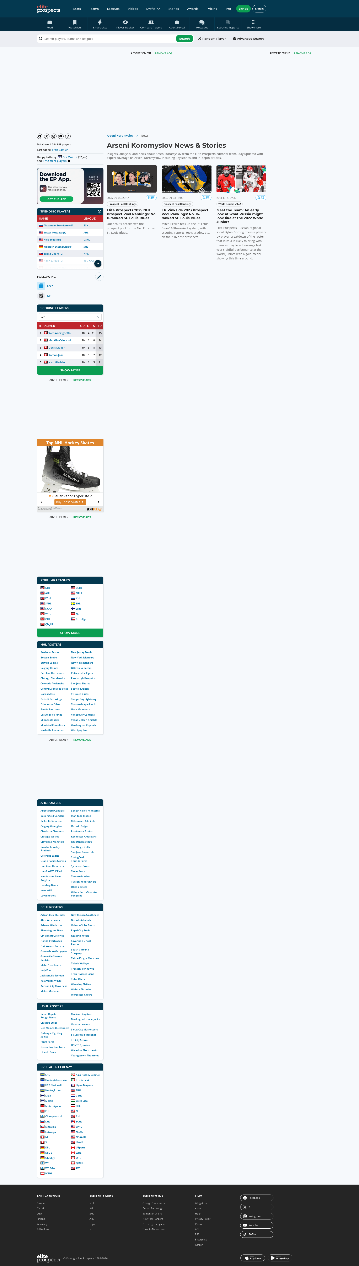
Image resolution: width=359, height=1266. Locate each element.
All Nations (43, 1229)
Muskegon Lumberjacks (85, 1019)
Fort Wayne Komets (52, 946)
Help (197, 1213)
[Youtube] (61, 136)
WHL (48, 614)
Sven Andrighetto (59, 333)
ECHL (87, 225)
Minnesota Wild (50, 720)
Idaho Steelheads (51, 965)
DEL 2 (48, 1152)
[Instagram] (54, 136)
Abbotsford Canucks (53, 810)
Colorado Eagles (50, 855)
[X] (46, 136)
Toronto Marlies (80, 876)
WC (47, 1163)
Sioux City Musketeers (84, 1029)
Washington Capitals (83, 725)
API (197, 1229)
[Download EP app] (70, 186)
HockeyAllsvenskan (56, 1080)
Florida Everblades (51, 941)
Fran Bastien (60, 150)
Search (184, 39)
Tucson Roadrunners (83, 881)
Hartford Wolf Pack (52, 871)
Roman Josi (55, 355)
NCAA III (81, 1137)
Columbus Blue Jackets (54, 688)
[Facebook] (39, 136)
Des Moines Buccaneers (55, 1028)
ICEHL (49, 1173)
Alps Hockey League (88, 1075)
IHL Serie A (82, 1080)
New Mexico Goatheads (85, 915)
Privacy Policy (202, 1219)
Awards (192, 9)
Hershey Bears (49, 885)
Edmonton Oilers (50, 704)
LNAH (79, 1142)
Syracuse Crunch (81, 866)
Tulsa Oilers (78, 979)
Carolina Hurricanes (52, 673)
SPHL (48, 603)
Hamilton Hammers (52, 866)
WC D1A (50, 1168)
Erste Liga (82, 1101)
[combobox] (115, 38)
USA (39, 1213)
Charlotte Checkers (52, 831)
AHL (86, 232)
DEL (47, 1147)
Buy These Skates (68, 502)
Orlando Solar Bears (83, 925)
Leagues (113, 9)
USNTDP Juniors (80, 1045)
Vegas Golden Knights (84, 720)
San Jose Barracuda (82, 852)
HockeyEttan (53, 1090)
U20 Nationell (53, 1085)
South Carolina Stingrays (80, 951)
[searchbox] (115, 38)
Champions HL (54, 1116)
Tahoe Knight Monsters (85, 958)
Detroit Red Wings (51, 699)
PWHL (79, 1168)
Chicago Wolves (50, 836)
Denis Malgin (56, 347)
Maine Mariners (50, 991)
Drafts (150, 9)
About (198, 1208)
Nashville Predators (52, 730)
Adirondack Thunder (53, 915)
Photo (198, 1224)
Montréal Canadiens (53, 725)
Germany (42, 1224)
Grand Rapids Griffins (53, 861)
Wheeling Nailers (81, 984)
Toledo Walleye (80, 963)
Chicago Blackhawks (53, 678)
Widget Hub (201, 1203)
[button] (253, 24)
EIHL (78, 1090)
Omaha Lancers (80, 1024)
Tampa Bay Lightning (83, 699)
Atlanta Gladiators (51, 925)
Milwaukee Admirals (83, 821)
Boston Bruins (49, 657)
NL (77, 614)
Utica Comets (79, 887)
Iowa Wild (46, 890)
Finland (41, 1219)
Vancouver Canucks (83, 714)
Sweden (41, 1203)
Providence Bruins (82, 831)
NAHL (79, 593)
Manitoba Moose (81, 816)
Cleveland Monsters (52, 842)
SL (46, 1142)
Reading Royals (80, 935)
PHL (78, 1106)
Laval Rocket (48, 895)
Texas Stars (78, 871)
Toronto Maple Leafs (83, 704)
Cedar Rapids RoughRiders (48, 1015)
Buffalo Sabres (49, 662)
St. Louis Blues (80, 694)
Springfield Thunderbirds (79, 859)
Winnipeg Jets (79, 730)
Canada (41, 1208)
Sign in (259, 8)
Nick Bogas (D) (52, 239)
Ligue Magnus (84, 1085)
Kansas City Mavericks (54, 986)
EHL (47, 1111)
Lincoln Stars (48, 1052)
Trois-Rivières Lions (82, 974)
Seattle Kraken (80, 688)
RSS (197, 1234)
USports (80, 1147)
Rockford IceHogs (81, 842)
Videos (133, 9)
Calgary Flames (49, 668)
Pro (228, 9)
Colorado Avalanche (52, 683)
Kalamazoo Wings (51, 980)
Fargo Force (47, 1042)
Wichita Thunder (81, 989)
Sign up (243, 8)
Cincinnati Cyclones (52, 935)
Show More (70, 370)
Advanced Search (250, 39)
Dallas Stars (48, 694)
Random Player (214, 39)
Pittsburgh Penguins (83, 678)
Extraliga (81, 619)
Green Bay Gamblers (53, 1047)
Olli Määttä (70, 157)
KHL (78, 598)
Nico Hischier (56, 362)
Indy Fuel (46, 970)
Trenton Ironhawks (82, 968)
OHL (47, 619)
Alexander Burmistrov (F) (58, 225)
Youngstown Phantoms (85, 1055)
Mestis (49, 1101)
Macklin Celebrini (59, 340)
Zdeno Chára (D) (53, 253)
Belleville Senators (51, 821)
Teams (94, 9)
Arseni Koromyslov (120, 136)
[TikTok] (68, 136)
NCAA (48, 608)
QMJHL (49, 624)
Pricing (212, 9)
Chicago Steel (49, 1022)
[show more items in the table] (98, 263)
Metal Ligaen (53, 1106)
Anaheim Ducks (50, 652)
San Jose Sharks (80, 683)
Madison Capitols (81, 1014)
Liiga (78, 608)
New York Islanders (82, 657)
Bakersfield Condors (52, 816)
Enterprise (201, 1239)
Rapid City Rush (80, 930)
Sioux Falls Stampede (83, 1034)
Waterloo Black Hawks (84, 1050)
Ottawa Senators (81, 668)
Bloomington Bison (52, 930)
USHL (87, 239)
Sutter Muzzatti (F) (55, 232)
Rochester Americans (84, 836)
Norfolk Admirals (81, 920)
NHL (86, 253)
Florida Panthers (50, 709)
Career (199, 1244)
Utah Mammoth (80, 709)
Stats (77, 9)
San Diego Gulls (80, 847)
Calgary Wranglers (51, 826)
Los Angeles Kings (51, 714)
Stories (173, 9)
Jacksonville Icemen (52, 975)
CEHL (79, 1095)
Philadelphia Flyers (82, 673)
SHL (86, 246)
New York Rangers (82, 662)
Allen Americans (50, 920)
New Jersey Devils (81, 652)
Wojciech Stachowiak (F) (58, 246)
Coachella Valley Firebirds (50, 848)
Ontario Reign (79, 826)
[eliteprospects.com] (48, 9)
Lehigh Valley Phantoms (85, 810)
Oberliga (50, 1158)
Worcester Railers (81, 994)
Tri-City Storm (79, 1040)
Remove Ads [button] (302, 53)
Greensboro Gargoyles (54, 951)
